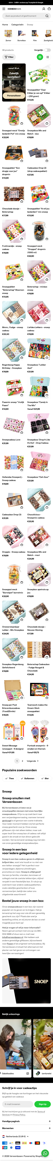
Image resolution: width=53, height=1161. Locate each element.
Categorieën (17, 24)
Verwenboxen (16, 1156)
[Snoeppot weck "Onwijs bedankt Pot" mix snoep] (14, 115)
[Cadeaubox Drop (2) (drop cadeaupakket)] (39, 153)
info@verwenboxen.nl (12, 937)
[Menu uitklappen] (3, 8)
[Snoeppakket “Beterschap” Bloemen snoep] (14, 272)
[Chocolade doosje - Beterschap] (14, 193)
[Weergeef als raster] (40, 57)
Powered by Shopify (33, 1156)
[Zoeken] (47, 16)
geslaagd (6, 820)
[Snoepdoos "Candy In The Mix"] (39, 387)
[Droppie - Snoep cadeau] (14, 537)
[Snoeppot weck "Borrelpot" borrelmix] (14, 574)
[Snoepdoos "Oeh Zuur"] (39, 462)
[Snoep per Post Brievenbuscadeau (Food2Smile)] (14, 690)
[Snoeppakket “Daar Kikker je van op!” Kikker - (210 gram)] (39, 75)
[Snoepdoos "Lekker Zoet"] (39, 350)
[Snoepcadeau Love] (14, 425)
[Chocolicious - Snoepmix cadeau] (39, 499)
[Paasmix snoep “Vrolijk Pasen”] (14, 387)
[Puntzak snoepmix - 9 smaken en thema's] (39, 730)
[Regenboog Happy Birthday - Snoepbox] (14, 350)
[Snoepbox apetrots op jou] (39, 574)
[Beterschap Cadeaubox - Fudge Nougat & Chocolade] (39, 649)
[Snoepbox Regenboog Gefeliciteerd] (14, 649)
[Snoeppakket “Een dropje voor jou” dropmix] (14, 153)
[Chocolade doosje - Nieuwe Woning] (39, 612)
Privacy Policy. (19, 1114)
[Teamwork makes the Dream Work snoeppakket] (39, 690)
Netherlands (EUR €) (16, 1136)
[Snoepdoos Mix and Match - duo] (39, 115)
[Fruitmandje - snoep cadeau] (14, 231)
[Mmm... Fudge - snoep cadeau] (14, 312)
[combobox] (26, 16)
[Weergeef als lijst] (47, 57)
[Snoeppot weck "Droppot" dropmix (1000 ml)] (39, 231)
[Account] (43, 8)
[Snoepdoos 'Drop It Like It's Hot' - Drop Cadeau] (39, 425)
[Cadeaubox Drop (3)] (14, 499)
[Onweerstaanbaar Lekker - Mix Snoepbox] (14, 612)
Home (5, 24)
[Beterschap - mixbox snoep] (39, 272)
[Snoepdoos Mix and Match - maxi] (39, 537)
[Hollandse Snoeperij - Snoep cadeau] (14, 462)
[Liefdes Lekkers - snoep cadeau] (39, 312)
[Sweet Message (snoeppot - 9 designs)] (14, 730)
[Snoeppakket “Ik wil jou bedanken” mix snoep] (39, 193)
